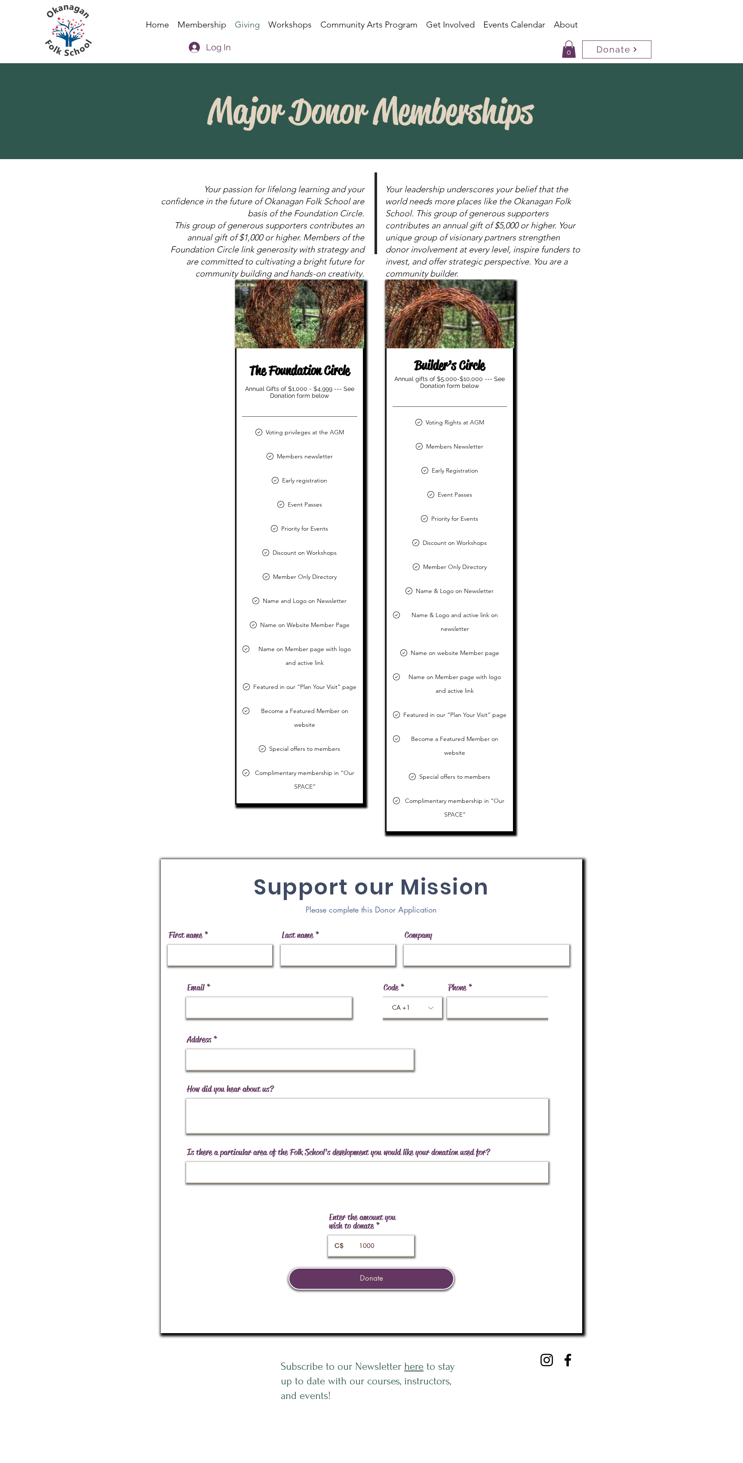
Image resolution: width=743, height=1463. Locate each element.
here (414, 1366)
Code (391, 988)
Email (195, 988)
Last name (297, 935)
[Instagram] (546, 1360)
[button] (569, 49)
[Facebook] (567, 1360)
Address (199, 1040)
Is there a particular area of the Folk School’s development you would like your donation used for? (338, 1152)
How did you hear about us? (230, 1089)
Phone (457, 988)
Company (418, 935)
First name (185, 935)
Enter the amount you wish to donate (362, 1221)
